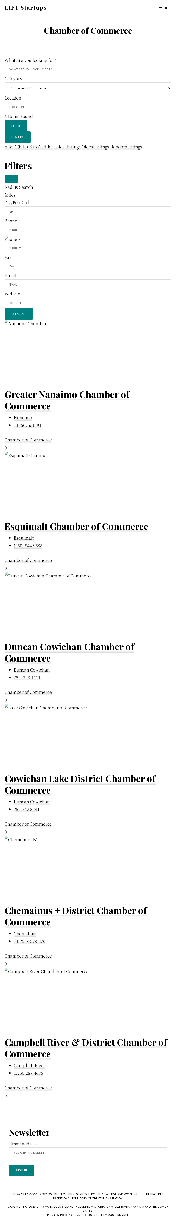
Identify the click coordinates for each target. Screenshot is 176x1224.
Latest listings (67, 147)
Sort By (17, 137)
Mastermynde (118, 1215)
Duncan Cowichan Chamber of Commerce (69, 652)
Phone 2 (13, 239)
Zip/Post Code (18, 202)
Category (13, 78)
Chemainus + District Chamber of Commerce (76, 916)
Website (12, 294)
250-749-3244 (26, 809)
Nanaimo (23, 417)
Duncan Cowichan (32, 670)
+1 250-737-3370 (29, 941)
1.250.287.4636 (28, 1073)
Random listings (126, 147)
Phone (11, 221)
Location (13, 98)
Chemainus (25, 933)
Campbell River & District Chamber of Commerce (86, 1048)
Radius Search (19, 187)
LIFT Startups (26, 7)
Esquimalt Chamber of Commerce (76, 526)
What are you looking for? (30, 60)
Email (10, 275)
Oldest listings (95, 147)
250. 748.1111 (27, 677)
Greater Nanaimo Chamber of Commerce (67, 400)
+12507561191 (27, 425)
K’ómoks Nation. (111, 1198)
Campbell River (29, 1065)
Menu (167, 8)
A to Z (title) (16, 147)
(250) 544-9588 (28, 545)
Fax (8, 257)
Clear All (18, 314)
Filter (15, 126)
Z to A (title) (41, 147)
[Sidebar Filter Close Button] (11, 179)
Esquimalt (24, 538)
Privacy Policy (58, 1215)
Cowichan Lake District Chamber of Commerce (80, 784)
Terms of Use (83, 1215)
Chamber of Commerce (28, 440)
